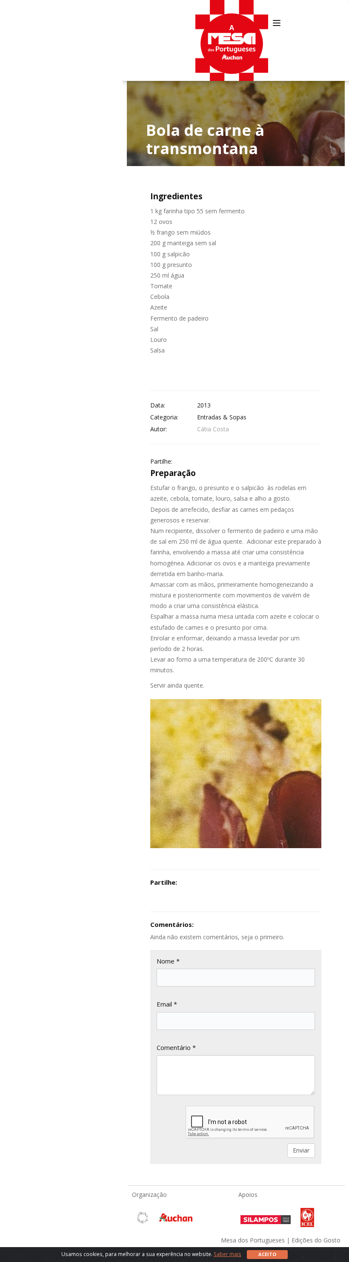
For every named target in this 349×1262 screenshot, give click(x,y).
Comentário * (176, 1047)
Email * (167, 1004)
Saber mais (227, 1254)
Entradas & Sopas (221, 417)
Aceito (267, 1254)
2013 (204, 405)
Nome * (168, 961)
